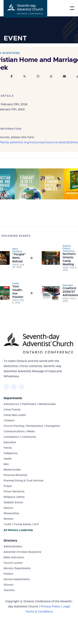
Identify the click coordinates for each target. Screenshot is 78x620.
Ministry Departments (17, 568)
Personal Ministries (15, 475)
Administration (13, 546)
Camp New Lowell (15, 415)
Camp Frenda (12, 409)
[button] (72, 8)
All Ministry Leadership (18, 530)
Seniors (8, 508)
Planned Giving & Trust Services (24, 480)
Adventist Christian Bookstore (22, 552)
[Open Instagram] (38, 76)
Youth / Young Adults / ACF (21, 524)
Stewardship (11, 513)
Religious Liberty (14, 497)
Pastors (8, 574)
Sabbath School (13, 502)
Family (8, 448)
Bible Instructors (14, 557)
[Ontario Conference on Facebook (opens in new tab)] (6, 386)
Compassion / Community (20, 437)
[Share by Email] (64, 76)
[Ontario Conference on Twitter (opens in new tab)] (14, 386)
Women (8, 519)
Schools (8, 585)
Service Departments (17, 579)
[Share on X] (24, 76)
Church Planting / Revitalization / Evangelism (32, 426)
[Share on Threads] (51, 76)
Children (9, 420)
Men (6, 464)
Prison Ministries (14, 491)
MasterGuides (12, 470)
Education (10, 442)
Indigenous (11, 453)
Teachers (9, 590)
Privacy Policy (50, 606)
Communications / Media (19, 431)
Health (8, 459)
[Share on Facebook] (12, 76)
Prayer (8, 486)
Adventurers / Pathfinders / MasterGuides (30, 404)
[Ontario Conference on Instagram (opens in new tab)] (21, 386)
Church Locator (13, 563)
